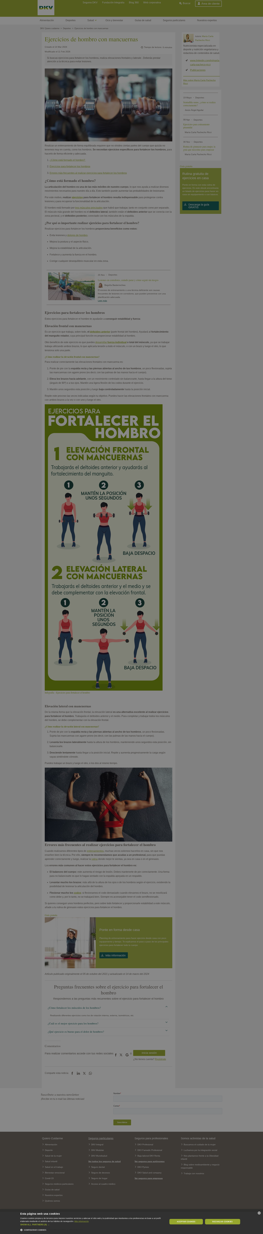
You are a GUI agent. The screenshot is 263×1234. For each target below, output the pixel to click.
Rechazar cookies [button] (222, 1222)
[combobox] (259, 1213)
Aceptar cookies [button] (186, 1222)
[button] (92, 1224)
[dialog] (131, 1221)
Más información (81, 1221)
